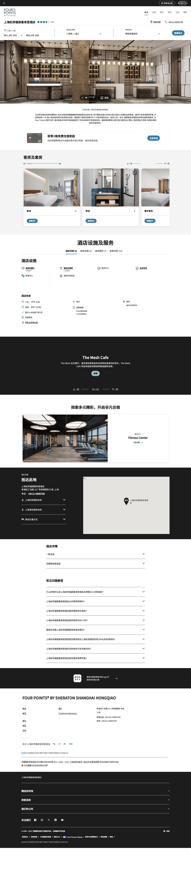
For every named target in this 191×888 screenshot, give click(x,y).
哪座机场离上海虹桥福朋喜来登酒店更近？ (66, 629)
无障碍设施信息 (53, 563)
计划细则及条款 (45, 837)
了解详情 (136, 442)
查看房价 (32, 221)
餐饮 (162, 12)
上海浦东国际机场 (33, 509)
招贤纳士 (25, 837)
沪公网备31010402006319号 (36, 765)
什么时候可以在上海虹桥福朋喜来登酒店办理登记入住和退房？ (75, 591)
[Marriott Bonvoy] (181, 3)
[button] (167, 3)
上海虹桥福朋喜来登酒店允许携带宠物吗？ (66, 601)
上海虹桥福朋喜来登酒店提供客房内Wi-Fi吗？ (67, 620)
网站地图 (104, 837)
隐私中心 (57, 837)
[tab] (71, 250)
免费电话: (109, 717)
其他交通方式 (31, 519)
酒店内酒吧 (68, 268)
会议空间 (143, 268)
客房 (24, 713)
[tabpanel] (95, 365)
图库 (185, 12)
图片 (60, 708)
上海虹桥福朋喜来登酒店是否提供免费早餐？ (67, 658)
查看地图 (157, 22)
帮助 (111, 837)
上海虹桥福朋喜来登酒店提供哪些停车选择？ (67, 610)
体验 (170, 12)
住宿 (154, 12)
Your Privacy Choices (75, 837)
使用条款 (34, 837)
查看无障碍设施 (31, 322)
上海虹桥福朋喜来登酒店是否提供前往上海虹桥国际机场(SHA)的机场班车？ (81, 639)
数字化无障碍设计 (91, 837)
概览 (146, 12)
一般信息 (50, 554)
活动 (177, 12)
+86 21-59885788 (175, 22)
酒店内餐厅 (30, 268)
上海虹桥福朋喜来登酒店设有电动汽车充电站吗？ (69, 648)
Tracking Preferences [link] (67, 713)
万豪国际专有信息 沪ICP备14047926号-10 (38, 761)
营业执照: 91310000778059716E (105, 761)
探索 (95, 373)
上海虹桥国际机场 (33, 499)
